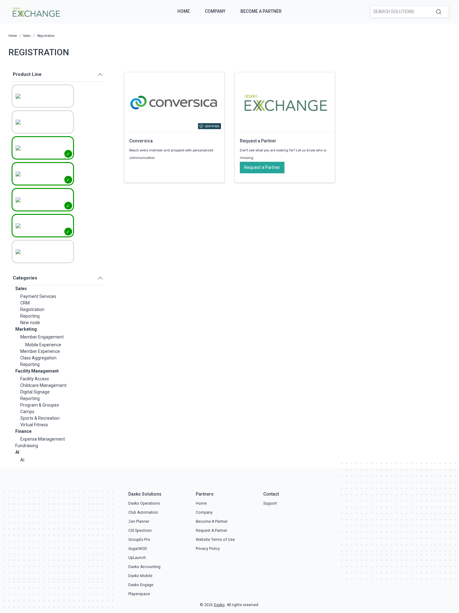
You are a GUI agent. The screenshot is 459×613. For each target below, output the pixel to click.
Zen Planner (138, 521)
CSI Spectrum (140, 530)
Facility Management (37, 370)
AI (17, 452)
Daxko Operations (144, 503)
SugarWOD (137, 548)
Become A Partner (261, 11)
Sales (21, 288)
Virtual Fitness (34, 424)
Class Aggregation (38, 357)
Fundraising (26, 445)
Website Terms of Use (215, 539)
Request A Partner (211, 530)
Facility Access (34, 378)
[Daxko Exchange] (36, 11)
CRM (25, 302)
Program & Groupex (39, 405)
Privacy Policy (208, 548)
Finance (23, 431)
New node (30, 322)
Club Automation (143, 512)
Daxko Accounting (144, 567)
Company (215, 11)
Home (183, 11)
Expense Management (42, 439)
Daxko (219, 605)
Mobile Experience (43, 344)
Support (270, 503)
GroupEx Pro (139, 539)
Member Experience (40, 351)
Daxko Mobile (140, 576)
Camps (27, 411)
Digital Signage (35, 391)
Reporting (30, 316)
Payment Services (38, 296)
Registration (32, 309)
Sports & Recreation (40, 418)
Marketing (26, 329)
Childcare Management (43, 385)
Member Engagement (42, 336)
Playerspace (139, 594)
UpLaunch (137, 558)
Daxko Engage (140, 585)
